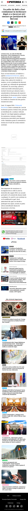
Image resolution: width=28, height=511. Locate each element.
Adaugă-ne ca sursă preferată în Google (15, 31)
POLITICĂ (18, 5)
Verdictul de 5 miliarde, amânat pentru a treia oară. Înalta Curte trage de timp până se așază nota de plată (17, 259)
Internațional (6, 317)
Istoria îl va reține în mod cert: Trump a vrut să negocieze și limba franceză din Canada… (13, 321)
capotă (14, 97)
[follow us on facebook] (21, 239)
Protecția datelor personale (9, 499)
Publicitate (10, 503)
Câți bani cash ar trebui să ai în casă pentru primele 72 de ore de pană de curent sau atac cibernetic (13, 368)
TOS (8, 495)
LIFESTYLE (11, 178)
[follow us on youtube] (6, 239)
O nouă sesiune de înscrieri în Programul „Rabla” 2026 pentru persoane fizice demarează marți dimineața (17, 280)
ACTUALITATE (11, 5)
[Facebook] (6, 506)
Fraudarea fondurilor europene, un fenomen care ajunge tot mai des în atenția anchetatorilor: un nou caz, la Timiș (18, 250)
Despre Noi (23, 499)
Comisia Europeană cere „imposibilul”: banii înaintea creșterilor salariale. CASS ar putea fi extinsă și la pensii (13, 464)
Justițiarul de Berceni (12, 76)
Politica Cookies (17, 495)
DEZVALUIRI (3, 5)
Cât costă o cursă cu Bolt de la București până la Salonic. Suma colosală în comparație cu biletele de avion (18, 182)
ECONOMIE (5, 460)
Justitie (10, 27)
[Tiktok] (14, 506)
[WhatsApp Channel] (21, 506)
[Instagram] (10, 506)
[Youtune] (18, 506)
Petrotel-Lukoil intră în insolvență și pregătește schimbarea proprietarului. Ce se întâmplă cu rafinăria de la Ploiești (17, 271)
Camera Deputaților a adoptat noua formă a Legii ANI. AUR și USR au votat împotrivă (14, 416)
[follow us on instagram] (13, 239)
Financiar (24, 5)
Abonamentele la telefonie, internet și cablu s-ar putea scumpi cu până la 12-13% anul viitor (13, 488)
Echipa (18, 503)
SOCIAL (4, 365)
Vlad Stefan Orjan (21, 25)
